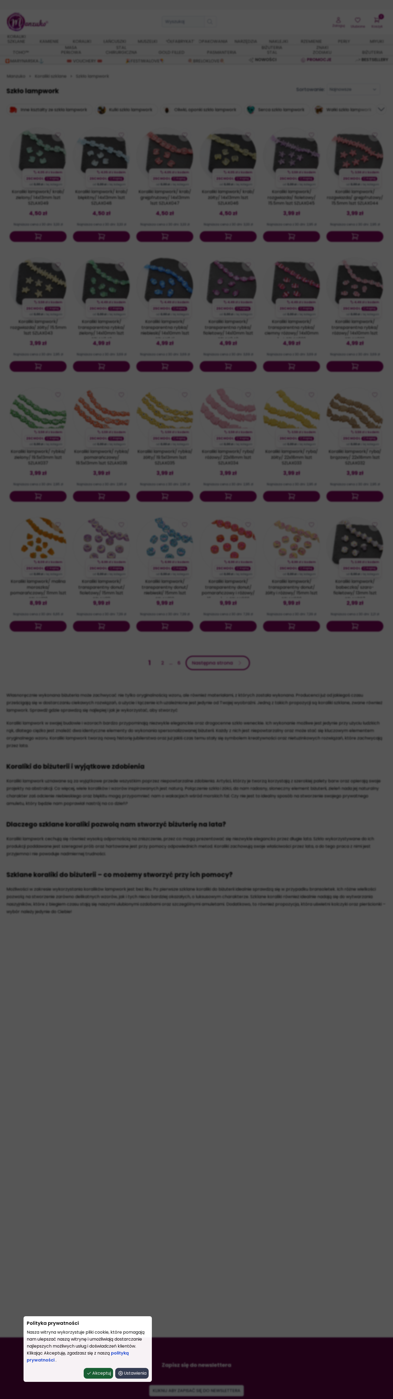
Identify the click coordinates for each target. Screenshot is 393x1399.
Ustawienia (135, 1373)
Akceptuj (101, 1373)
